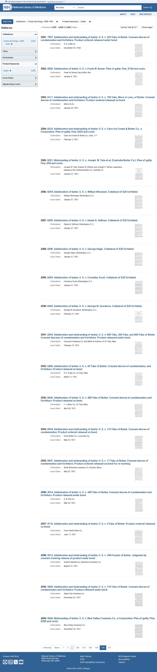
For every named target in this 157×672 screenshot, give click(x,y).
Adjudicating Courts (11, 84)
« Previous (45, 27)
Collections (8, 34)
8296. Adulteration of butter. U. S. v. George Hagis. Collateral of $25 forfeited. (90, 248)
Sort (128, 27)
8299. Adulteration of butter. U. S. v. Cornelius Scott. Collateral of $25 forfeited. (91, 277)
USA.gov (86, 668)
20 (147, 27)
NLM (69, 668)
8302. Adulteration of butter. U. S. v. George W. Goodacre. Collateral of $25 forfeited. (94, 306)
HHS (79, 668)
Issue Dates (8, 78)
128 (90, 647)
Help (133, 14)
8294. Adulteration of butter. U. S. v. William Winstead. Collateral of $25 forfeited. (92, 191)
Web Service (145, 14)
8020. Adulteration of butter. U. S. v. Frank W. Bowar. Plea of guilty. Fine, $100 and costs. (96, 68)
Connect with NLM (11, 656)
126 (77, 647)
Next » (75, 27)
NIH (74, 668)
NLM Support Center (127, 656)
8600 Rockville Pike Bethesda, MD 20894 (50, 659)
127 (83, 647)
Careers (121, 662)
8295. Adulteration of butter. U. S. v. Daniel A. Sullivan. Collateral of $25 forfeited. (92, 220)
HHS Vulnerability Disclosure (92, 662)
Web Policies (86, 656)
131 (109, 647)
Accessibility (124, 659)
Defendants (8, 57)
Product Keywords (11, 64)
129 (96, 647)
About (123, 14)
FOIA (82, 659)
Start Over (7, 21)
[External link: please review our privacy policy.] (5, 662)
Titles (5, 51)
